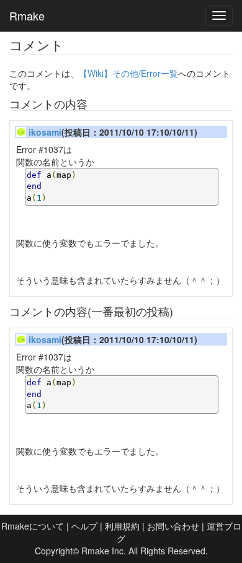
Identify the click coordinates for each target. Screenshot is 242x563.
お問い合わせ (173, 526)
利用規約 (122, 526)
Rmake (27, 15)
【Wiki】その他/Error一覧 (128, 73)
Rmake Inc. (103, 550)
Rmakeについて (32, 526)
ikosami (45, 132)
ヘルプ (84, 526)
